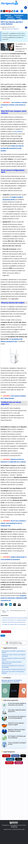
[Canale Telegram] (14, 12)
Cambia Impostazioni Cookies (18, 829)
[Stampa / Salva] (19, 604)
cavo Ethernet (18, 131)
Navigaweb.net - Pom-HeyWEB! (9, 825)
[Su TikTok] (12, 12)
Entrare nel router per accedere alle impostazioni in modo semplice (12, 148)
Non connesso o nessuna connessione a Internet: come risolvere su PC (14, 105)
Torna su (3, 635)
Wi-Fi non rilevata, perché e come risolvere (12, 23)
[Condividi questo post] (26, 27)
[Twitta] (14, 605)
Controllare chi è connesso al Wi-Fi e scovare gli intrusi (14, 624)
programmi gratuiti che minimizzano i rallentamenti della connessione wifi (14, 598)
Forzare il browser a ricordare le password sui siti (13, 669)
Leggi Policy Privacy (7, 829)
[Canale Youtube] (7, 11)
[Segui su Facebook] (1, 12)
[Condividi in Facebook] (1, 605)
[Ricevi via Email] (17, 12)
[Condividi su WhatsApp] (6, 605)
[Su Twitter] (4, 11)
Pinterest (9, 763)
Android (10, 17)
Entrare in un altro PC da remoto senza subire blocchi (14, 622)
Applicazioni (10, 19)
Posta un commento (6, 631)
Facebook (15, 756)
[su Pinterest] (9, 12)
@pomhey (16, 28)
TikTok (19, 759)
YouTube (6, 756)
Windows (8, 15)
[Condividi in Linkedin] (10, 605)
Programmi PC (18, 15)
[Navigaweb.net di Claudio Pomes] (9, 5)
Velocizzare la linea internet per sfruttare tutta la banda (14, 617)
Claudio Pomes (10, 28)
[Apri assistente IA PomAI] (25, 7)
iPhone (18, 17)
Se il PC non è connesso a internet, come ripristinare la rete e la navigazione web (13, 523)
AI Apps (19, 19)
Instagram (19, 763)
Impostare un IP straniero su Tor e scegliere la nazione (14, 620)
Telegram (10, 759)
